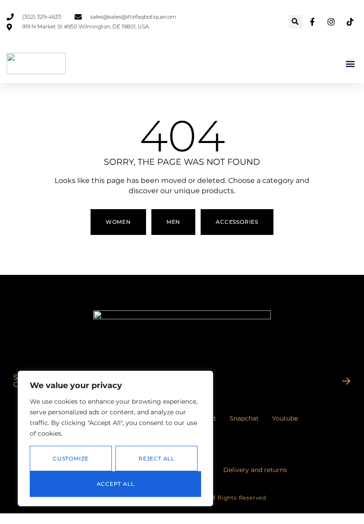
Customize (71, 458)
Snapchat (244, 418)
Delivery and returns (255, 470)
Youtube (285, 418)
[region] (115, 438)
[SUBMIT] (346, 381)
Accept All (116, 483)
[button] (295, 22)
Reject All (156, 458)
